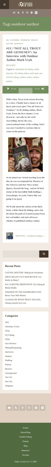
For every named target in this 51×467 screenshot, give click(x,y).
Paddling (8, 360)
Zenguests (18, 43)
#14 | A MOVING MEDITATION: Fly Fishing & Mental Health (25, 286)
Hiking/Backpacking (13, 348)
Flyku (7, 339)
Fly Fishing (14, 40)
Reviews (8, 369)
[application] (25, 90)
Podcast (34, 40)
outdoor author (26, 77)
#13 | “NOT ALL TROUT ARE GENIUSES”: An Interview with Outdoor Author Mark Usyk (23, 54)
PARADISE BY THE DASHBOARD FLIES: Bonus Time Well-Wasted (23, 294)
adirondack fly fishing (24, 69)
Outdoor (8, 356)
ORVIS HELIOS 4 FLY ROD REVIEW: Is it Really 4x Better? (23, 278)
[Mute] (42, 91)
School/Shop (25, 432)
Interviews (25, 40)
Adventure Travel (12, 327)
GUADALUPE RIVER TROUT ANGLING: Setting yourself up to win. (23, 301)
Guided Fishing (25, 437)
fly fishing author (22, 73)
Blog (25, 446)
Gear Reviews (10, 343)
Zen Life (9, 43)
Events (25, 428)
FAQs (7, 331)
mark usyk (34, 73)
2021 (7, 40)
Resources (25, 450)
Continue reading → (36, 236)
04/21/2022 (10, 65)
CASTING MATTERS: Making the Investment (24, 273)
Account (25, 455)
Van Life (8, 377)
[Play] (8, 91)
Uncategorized (11, 373)
